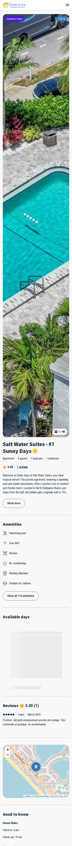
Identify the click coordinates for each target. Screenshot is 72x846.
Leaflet (27, 796)
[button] (40, 775)
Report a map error (59, 796)
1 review (22, 467)
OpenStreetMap (41, 796)
